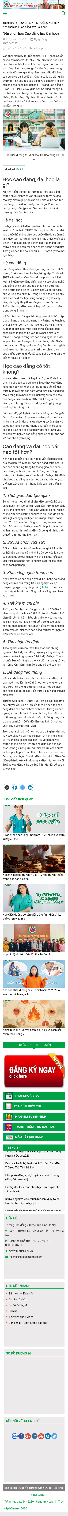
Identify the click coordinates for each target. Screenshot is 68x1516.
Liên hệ (13, 1311)
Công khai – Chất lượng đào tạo (28, 1322)
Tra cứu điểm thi (27, 1106)
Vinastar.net (38, 1494)
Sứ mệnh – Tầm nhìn (21, 1293)
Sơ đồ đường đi (18, 1305)
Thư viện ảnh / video (21, 1317)
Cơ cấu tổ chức (18, 1299)
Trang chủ (8, 22)
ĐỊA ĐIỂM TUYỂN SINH (30, 1116)
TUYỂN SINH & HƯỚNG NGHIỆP (39, 22)
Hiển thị (19, 169)
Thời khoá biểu (27, 1095)
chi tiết (45, 587)
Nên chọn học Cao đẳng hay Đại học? (25, 27)
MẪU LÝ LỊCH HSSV (29, 1137)
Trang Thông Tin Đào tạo (34, 1127)
